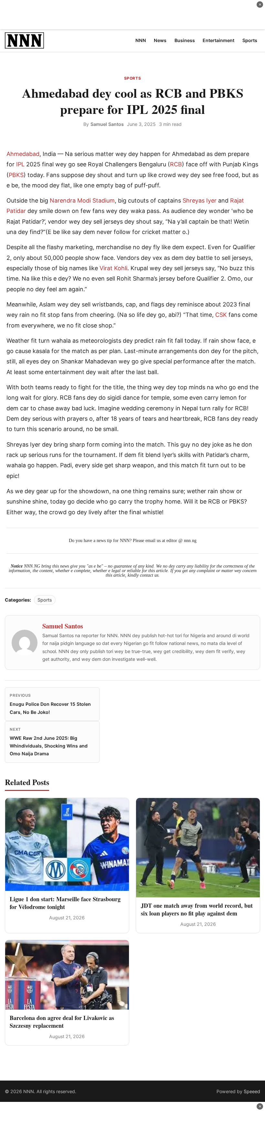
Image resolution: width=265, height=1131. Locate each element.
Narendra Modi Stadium (82, 200)
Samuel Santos (107, 124)
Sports (132, 78)
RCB (176, 164)
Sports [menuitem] (249, 40)
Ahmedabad (22, 153)
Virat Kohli (113, 268)
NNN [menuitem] (140, 40)
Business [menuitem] (185, 40)
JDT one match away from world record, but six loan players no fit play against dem (197, 909)
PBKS (16, 175)
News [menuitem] (160, 40)
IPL (20, 164)
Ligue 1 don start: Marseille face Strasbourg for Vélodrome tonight (65, 903)
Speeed (252, 1091)
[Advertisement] (132, 14)
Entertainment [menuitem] (218, 40)
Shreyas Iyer (200, 200)
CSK (221, 314)
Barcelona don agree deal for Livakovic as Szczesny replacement (62, 1021)
